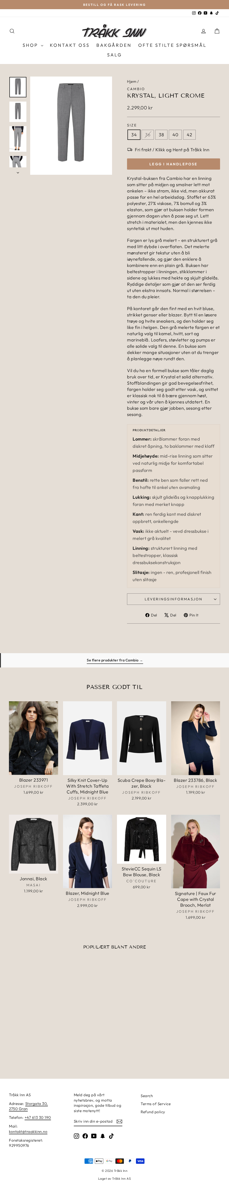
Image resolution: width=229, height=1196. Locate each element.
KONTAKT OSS (70, 45)
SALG (114, 55)
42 (189, 134)
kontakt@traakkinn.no (28, 1131)
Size (132, 125)
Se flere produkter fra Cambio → (115, 660)
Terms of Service (156, 1103)
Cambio (136, 89)
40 (175, 134)
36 (147, 134)
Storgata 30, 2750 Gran (28, 1106)
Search (147, 1095)
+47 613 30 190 (38, 1117)
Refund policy (153, 1111)
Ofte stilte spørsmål (172, 45)
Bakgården (113, 45)
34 (134, 134)
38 (161, 134)
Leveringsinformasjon (174, 599)
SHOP (31, 45)
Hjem (131, 81)
